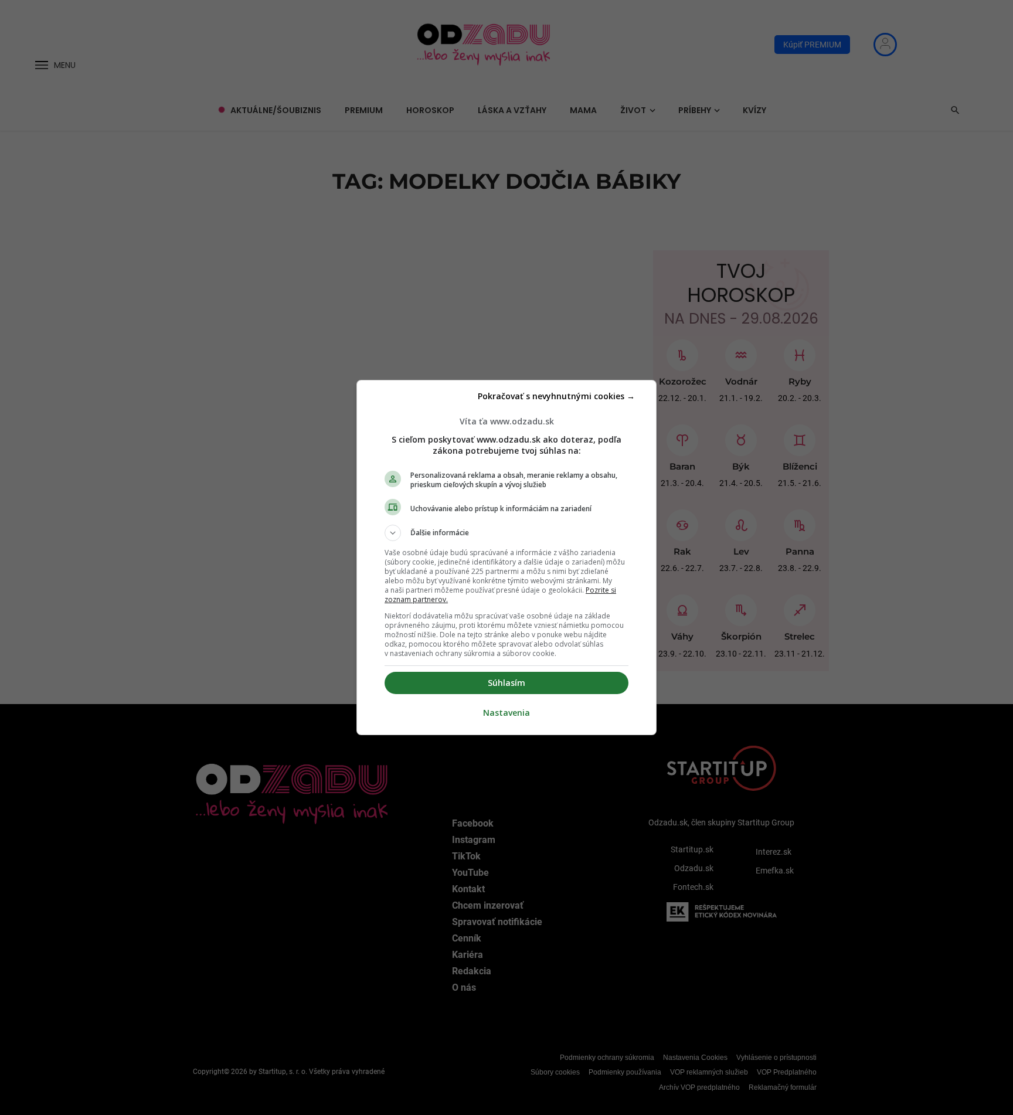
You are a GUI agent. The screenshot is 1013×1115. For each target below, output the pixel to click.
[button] (506, 533)
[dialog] (506, 557)
